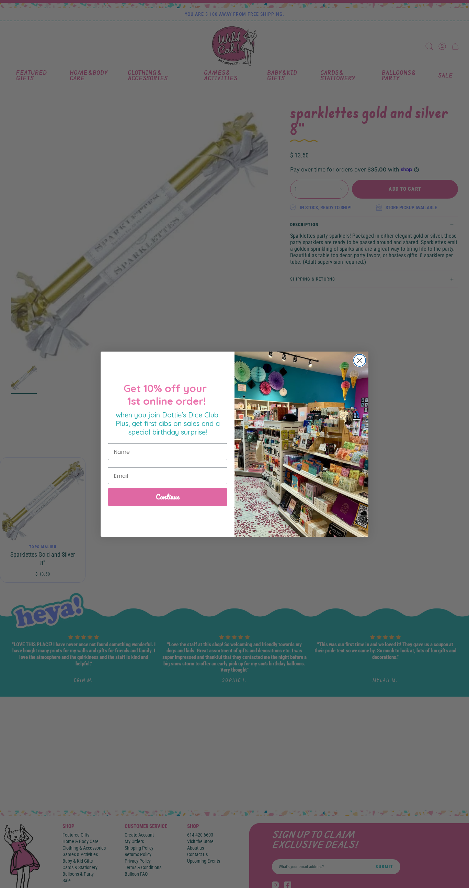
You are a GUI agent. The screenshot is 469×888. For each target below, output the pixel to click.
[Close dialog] (360, 360)
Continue (168, 497)
